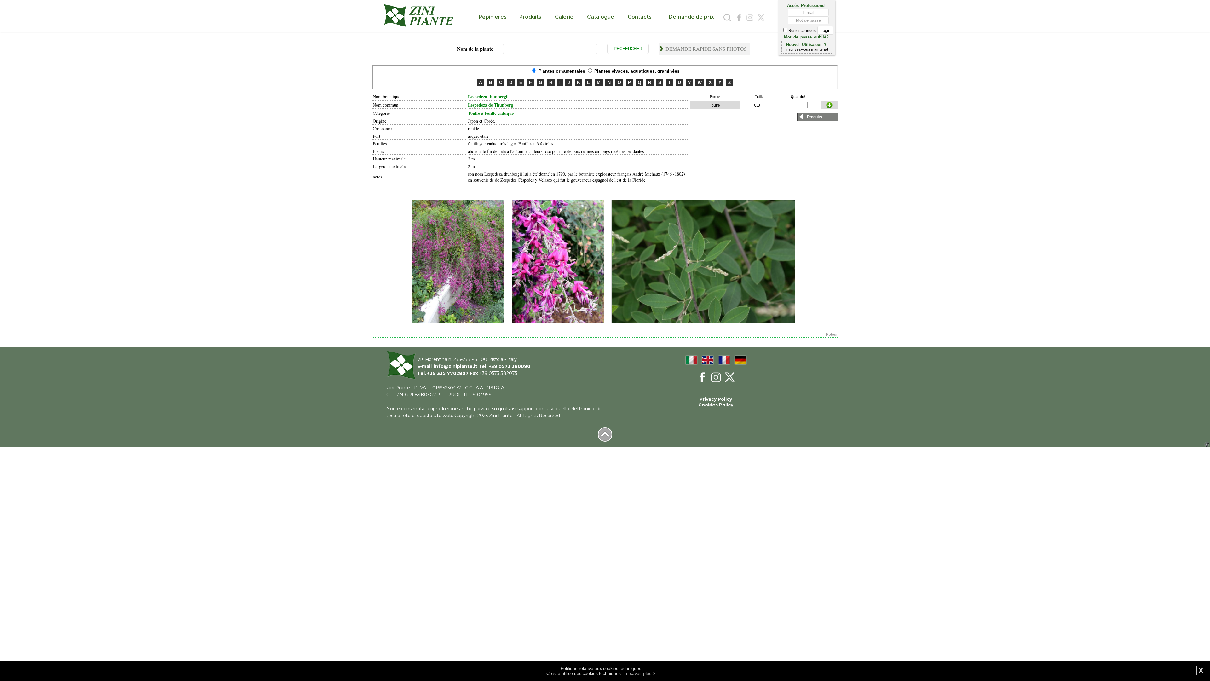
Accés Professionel (806, 5)
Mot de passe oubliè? (806, 36)
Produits (814, 117)
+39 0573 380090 (509, 366)
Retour (832, 334)
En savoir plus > (639, 673)
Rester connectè (802, 30)
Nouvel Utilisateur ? (806, 44)
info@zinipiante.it (455, 366)
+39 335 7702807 (448, 373)
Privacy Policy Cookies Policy (715, 402)
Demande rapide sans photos (706, 48)
